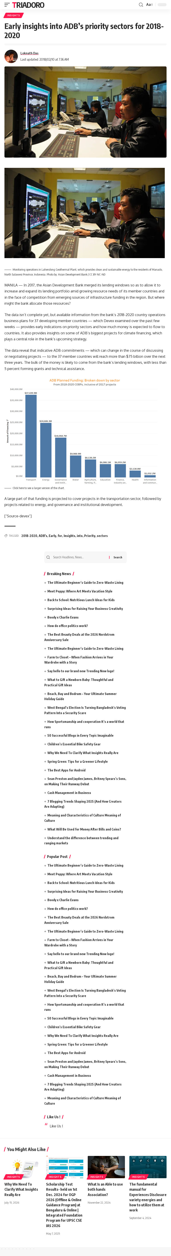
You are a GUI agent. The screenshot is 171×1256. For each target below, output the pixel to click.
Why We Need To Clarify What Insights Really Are (82, 753)
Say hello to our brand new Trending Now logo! (80, 671)
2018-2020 (29, 536)
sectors (102, 536)
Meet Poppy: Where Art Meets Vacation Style (79, 591)
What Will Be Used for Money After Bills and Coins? (84, 829)
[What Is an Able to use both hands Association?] (106, 1167)
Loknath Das (29, 53)
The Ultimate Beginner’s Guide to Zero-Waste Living (85, 582)
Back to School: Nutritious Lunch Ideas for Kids (81, 600)
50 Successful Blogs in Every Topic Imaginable (80, 735)
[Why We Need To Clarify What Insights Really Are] (23, 1167)
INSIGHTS (13, 15)
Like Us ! (53, 1117)
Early (52, 536)
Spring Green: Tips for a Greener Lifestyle (77, 761)
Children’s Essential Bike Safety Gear (74, 744)
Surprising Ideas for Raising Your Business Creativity (85, 609)
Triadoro (28, 4)
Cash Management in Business (69, 793)
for (60, 536)
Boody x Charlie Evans (63, 617)
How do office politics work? (67, 626)
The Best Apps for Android (66, 770)
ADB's (43, 536)
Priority (89, 536)
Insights (69, 536)
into (80, 536)
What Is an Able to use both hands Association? (105, 1189)
